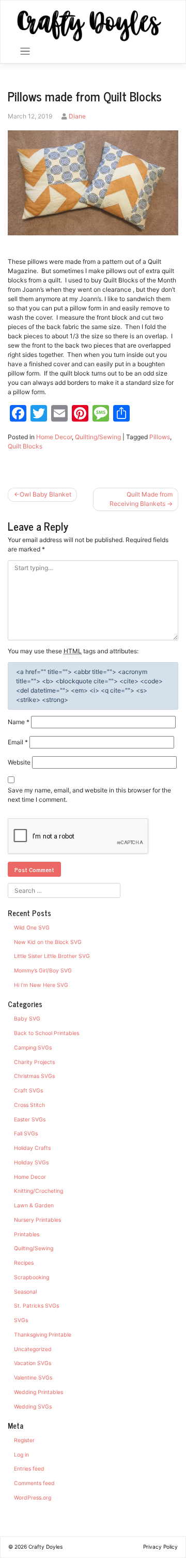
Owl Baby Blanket (45, 494)
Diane (77, 116)
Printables (26, 1234)
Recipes (24, 1263)
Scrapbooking (31, 1277)
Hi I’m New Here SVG (41, 985)
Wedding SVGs (33, 1406)
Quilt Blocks (25, 446)
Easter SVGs (29, 1119)
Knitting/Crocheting (38, 1191)
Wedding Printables (38, 1392)
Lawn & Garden (34, 1205)
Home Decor (54, 437)
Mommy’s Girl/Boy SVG (43, 970)
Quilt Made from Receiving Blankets (141, 498)
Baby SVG (27, 1018)
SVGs (21, 1320)
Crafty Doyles (45, 1547)
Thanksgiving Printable (42, 1334)
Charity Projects (34, 1062)
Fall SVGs (26, 1133)
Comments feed (34, 1483)
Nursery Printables (37, 1220)
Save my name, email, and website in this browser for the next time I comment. (89, 794)
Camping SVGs (33, 1047)
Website (19, 762)
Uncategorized (33, 1349)
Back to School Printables (46, 1033)
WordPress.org (32, 1497)
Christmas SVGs (34, 1076)
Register (24, 1440)
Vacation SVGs (32, 1363)
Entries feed (29, 1468)
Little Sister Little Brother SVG (52, 956)
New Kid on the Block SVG (48, 942)
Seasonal (25, 1292)
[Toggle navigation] (25, 51)
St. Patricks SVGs (36, 1305)
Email (18, 742)
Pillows (159, 437)
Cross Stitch (29, 1105)
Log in (21, 1454)
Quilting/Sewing (98, 437)
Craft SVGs (28, 1090)
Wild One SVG (32, 927)
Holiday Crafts (32, 1148)
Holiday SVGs (31, 1162)
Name (18, 722)
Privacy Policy (160, 1547)
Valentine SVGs (33, 1377)
